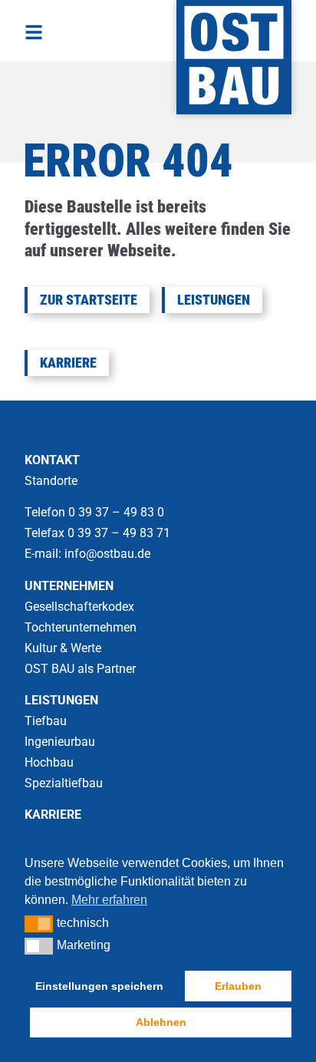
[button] (39, 923)
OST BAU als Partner (80, 668)
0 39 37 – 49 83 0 (117, 512)
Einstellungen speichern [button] (99, 986)
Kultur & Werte (63, 648)
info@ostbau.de (107, 553)
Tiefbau (46, 721)
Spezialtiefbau (64, 783)
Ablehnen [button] (161, 1022)
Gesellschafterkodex (79, 606)
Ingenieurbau (60, 741)
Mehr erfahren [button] (109, 899)
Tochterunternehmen (81, 627)
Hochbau (49, 762)
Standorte (51, 480)
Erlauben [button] (238, 986)
